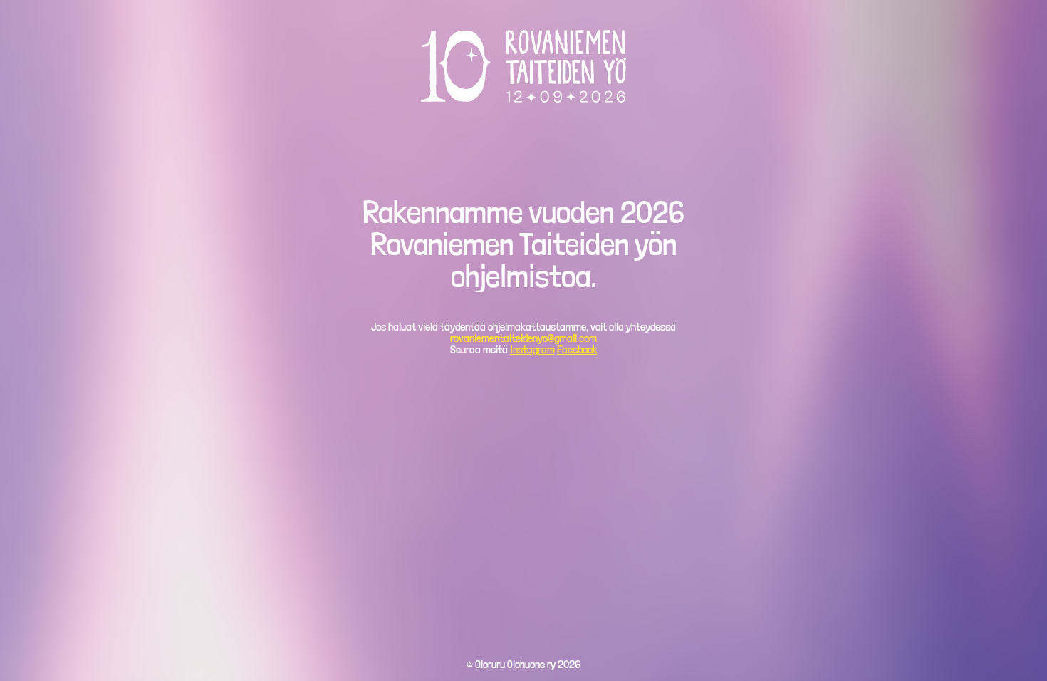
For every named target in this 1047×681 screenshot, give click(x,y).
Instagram (532, 349)
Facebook (577, 349)
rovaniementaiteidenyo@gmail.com (523, 338)
